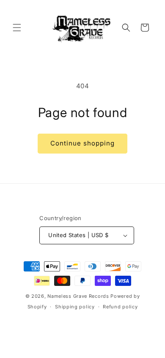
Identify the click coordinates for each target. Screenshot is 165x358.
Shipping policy (75, 307)
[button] (17, 27)
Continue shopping (82, 143)
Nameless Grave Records (78, 296)
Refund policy (120, 307)
